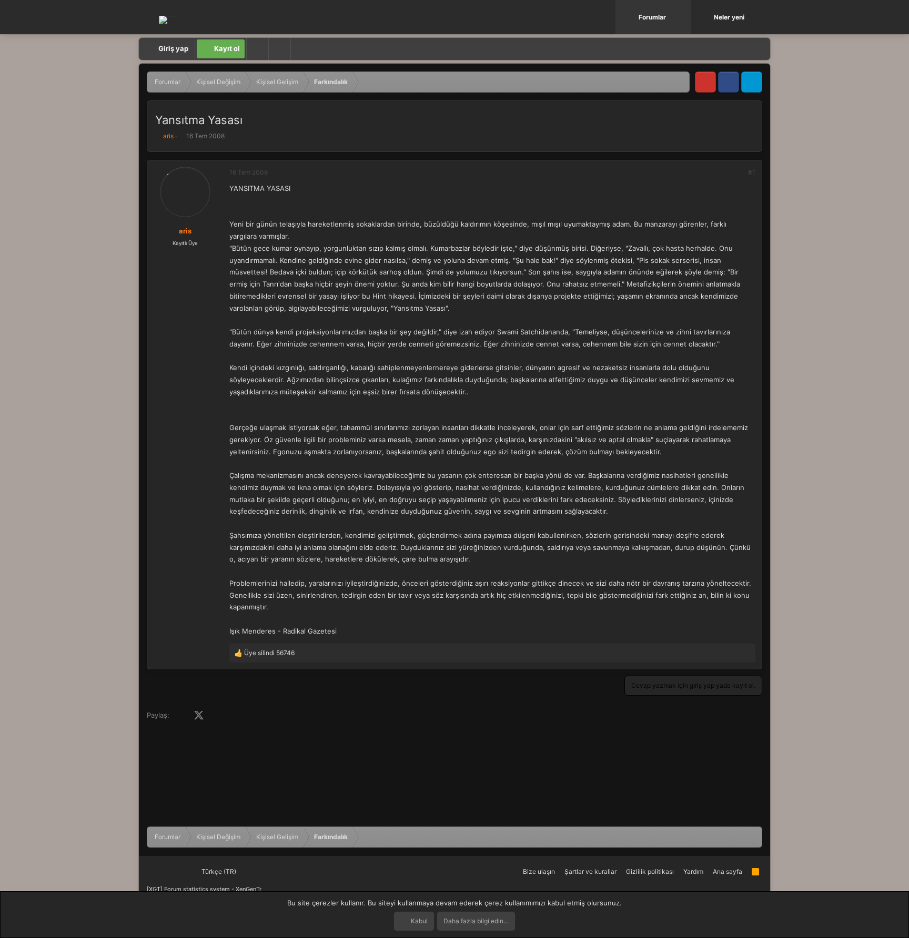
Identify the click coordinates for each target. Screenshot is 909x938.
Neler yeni (729, 17)
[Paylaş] (737, 172)
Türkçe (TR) (218, 871)
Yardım (693, 871)
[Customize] (257, 49)
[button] (683, 17)
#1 (751, 172)
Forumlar (652, 17)
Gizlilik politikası (650, 871)
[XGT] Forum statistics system (204, 889)
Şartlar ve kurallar (590, 871)
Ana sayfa (727, 871)
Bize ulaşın (539, 871)
